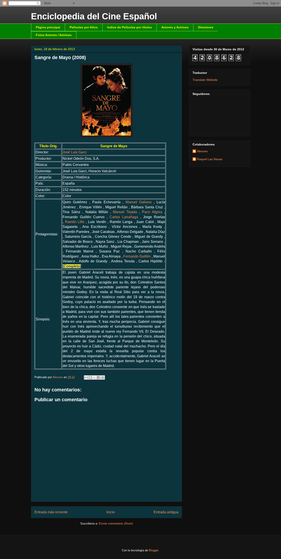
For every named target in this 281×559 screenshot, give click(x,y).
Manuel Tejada (125, 212)
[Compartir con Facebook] (98, 377)
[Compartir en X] (94, 377)
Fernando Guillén (137, 256)
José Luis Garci (75, 152)
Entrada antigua (166, 512)
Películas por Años (84, 27)
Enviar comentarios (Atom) (116, 523)
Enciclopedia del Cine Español (94, 16)
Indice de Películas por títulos (129, 27)
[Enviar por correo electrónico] (86, 377)
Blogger (153, 550)
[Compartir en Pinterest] (103, 377)
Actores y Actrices (175, 27)
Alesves (202, 151)
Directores (205, 27)
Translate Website (205, 80)
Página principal (48, 27)
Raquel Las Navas (209, 159)
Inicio (110, 512)
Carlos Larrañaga (124, 217)
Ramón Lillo (75, 222)
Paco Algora (152, 212)
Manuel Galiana (138, 202)
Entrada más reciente (51, 512)
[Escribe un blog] (90, 377)
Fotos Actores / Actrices (54, 35)
